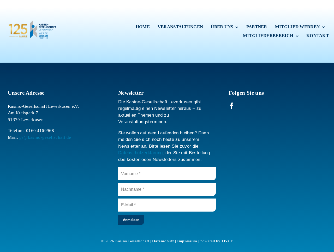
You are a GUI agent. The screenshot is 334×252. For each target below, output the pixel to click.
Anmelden (131, 220)
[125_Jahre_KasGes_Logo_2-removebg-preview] (31, 8)
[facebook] (232, 106)
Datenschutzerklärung (140, 152)
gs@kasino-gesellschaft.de (45, 137)
